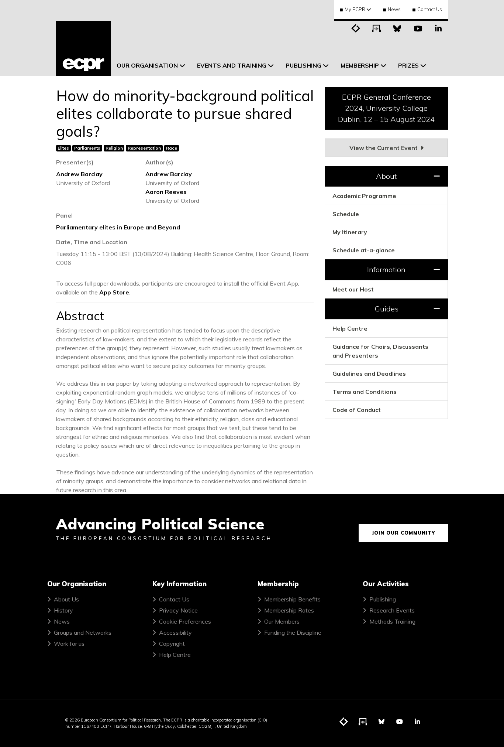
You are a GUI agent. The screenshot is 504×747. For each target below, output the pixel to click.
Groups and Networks (82, 632)
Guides (386, 308)
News (394, 9)
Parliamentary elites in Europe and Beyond (118, 227)
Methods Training (392, 621)
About (386, 176)
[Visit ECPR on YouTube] (417, 27)
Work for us (69, 643)
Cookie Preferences (185, 621)
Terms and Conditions (364, 391)
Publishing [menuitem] (303, 65)
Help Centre (349, 328)
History (63, 610)
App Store (114, 292)
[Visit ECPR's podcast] (376, 27)
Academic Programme (364, 195)
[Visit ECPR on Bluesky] (397, 27)
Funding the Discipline (292, 632)
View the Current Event (384, 147)
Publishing (382, 599)
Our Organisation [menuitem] (147, 65)
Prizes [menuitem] (408, 65)
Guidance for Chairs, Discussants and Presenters (380, 351)
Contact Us (429, 9)
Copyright (172, 643)
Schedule (345, 214)
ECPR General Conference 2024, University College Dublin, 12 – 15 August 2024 (386, 108)
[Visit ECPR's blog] (355, 27)
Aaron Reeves (166, 191)
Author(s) (159, 162)
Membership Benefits (292, 599)
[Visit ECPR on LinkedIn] (438, 27)
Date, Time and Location (91, 242)
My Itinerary (349, 232)
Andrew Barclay (79, 174)
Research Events (392, 610)
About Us (66, 599)
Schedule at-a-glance (363, 250)
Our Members (282, 621)
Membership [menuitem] (360, 65)
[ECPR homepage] (83, 48)
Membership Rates (289, 610)
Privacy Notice (178, 610)
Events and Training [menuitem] (231, 65)
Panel (64, 215)
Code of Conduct (356, 409)
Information (386, 269)
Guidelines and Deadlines (369, 373)
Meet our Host (353, 289)
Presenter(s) (75, 162)
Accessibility (175, 632)
